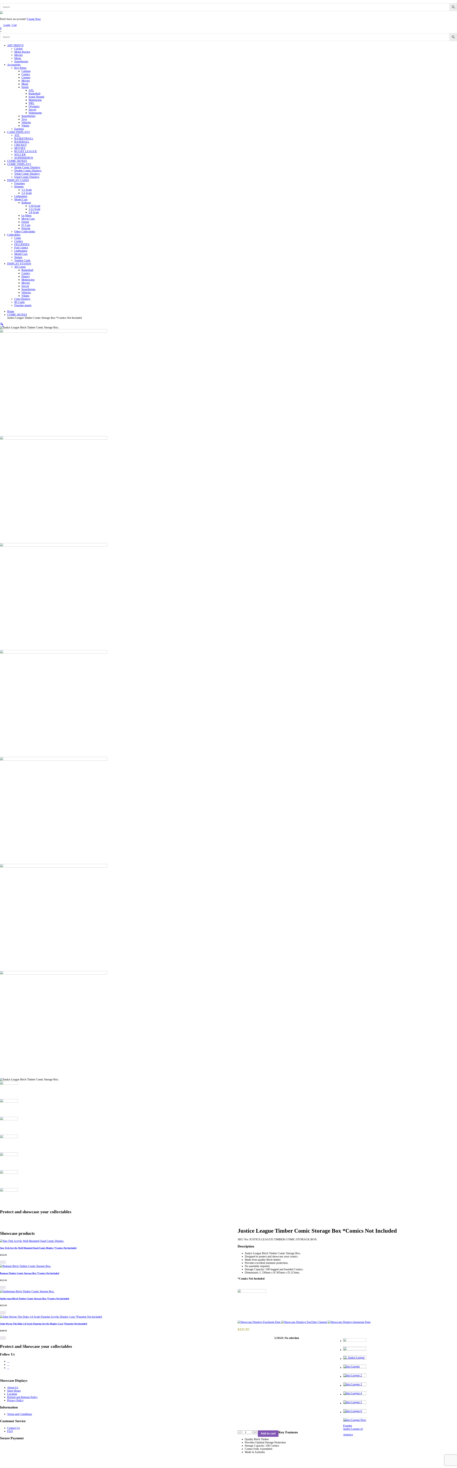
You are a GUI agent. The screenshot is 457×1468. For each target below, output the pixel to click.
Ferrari (25, 221)
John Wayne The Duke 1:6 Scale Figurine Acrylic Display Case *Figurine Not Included (43, 1323)
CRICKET (20, 144)
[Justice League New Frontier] (400, 1404)
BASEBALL (21, 141)
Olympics (34, 106)
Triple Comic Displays (27, 173)
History (25, 276)
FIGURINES (21, 244)
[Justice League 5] (400, 1387)
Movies (18, 55)
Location (12, 1393)
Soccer (32, 109)
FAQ (10, 1431)
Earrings (19, 128)
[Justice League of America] (400, 1413)
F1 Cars (25, 225)
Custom (25, 77)
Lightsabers (20, 196)
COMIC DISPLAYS (19, 164)
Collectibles (13, 234)
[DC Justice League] (400, 1342)
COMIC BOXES (17, 160)
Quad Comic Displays (26, 176)
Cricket (18, 48)
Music (17, 58)
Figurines (19, 183)
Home (10, 311)
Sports (25, 87)
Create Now (34, 19)
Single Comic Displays (27, 167)
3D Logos (20, 266)
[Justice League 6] (400, 1396)
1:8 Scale (34, 212)
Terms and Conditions (19, 1414)
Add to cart (268, 1433)
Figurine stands (22, 305)
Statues (18, 257)
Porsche (25, 228)
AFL (31, 90)
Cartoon (26, 71)
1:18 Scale (34, 205)
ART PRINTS (15, 45)
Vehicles (26, 122)
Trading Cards (22, 260)
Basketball (34, 93)
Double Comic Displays (27, 170)
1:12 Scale (34, 209)
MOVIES (19, 148)
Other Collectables (24, 231)
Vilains (25, 125)
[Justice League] (400, 1351)
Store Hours (14, 1390)
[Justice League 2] (400, 1360)
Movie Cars (28, 218)
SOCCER (20, 154)
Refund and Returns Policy (22, 1397)
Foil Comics (21, 247)
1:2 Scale (26, 193)
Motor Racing (22, 51)
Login (6, 25)
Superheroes (21, 61)
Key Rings (20, 67)
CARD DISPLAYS (18, 132)
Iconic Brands (36, 96)
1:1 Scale (26, 189)
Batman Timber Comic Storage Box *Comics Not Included (29, 1273)
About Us (12, 1387)
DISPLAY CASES (18, 180)
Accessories (14, 64)
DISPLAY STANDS (19, 263)
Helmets (19, 186)
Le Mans (26, 215)
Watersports (35, 112)
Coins (17, 237)
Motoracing (35, 99)
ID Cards (19, 302)
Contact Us (13, 1427)
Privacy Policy (15, 1400)
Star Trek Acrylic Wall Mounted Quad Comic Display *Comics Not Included (38, 1248)
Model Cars (20, 199)
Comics (25, 74)
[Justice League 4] (400, 1378)
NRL (31, 103)
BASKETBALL (23, 138)
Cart (8, 27)
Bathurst (26, 202)
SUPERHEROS (23, 157)
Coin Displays (22, 298)
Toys (24, 119)
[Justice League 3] (400, 1369)
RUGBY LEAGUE (25, 151)
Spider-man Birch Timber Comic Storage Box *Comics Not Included (34, 1298)
